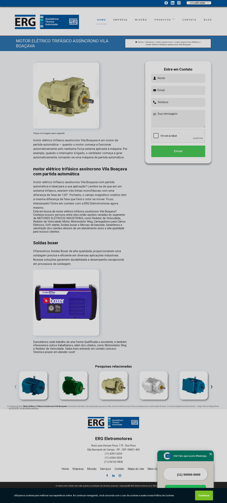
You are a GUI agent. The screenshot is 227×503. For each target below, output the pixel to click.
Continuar (204, 495)
